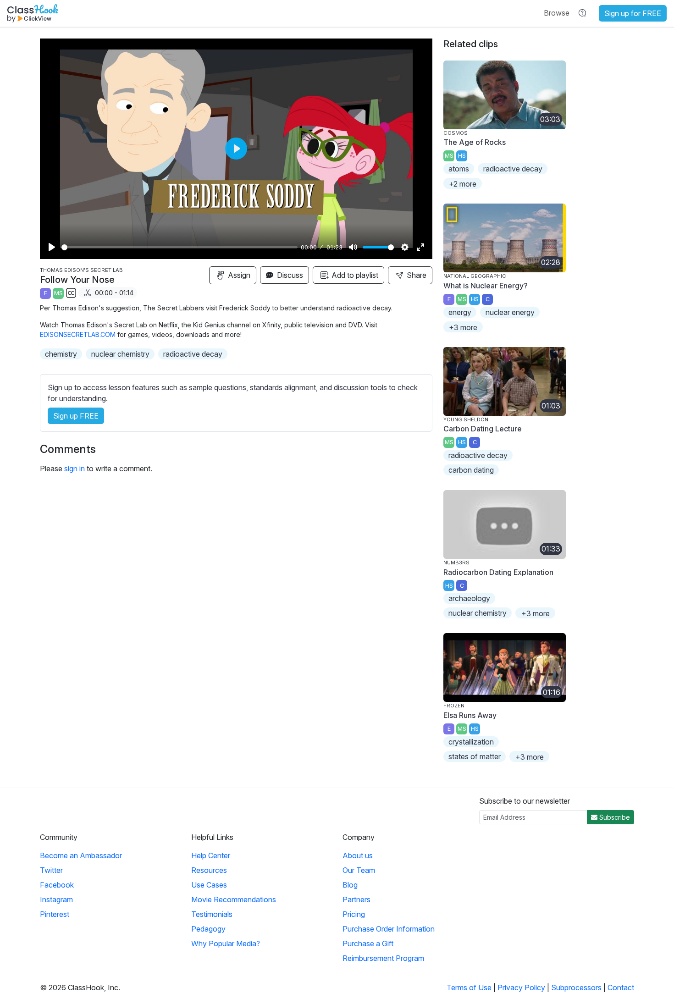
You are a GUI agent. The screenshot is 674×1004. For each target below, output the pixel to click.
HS (462, 155)
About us (358, 855)
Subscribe (613, 817)
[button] (556, 13)
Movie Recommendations (233, 899)
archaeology (469, 598)
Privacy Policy (521, 987)
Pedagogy (208, 928)
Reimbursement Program (383, 958)
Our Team (359, 870)
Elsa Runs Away (470, 715)
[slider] (179, 247)
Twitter (51, 870)
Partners (356, 899)
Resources (209, 870)
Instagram (56, 899)
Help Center (210, 855)
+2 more (462, 183)
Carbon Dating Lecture (482, 428)
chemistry (61, 354)
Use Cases (209, 884)
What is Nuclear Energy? (485, 285)
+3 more (463, 327)
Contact (621, 987)
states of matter (474, 756)
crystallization (471, 741)
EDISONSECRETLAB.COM (78, 334)
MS (58, 293)
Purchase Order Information (389, 928)
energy (459, 312)
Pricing (354, 914)
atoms (458, 168)
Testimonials (211, 914)
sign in (74, 468)
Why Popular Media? (225, 943)
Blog (350, 884)
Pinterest (54, 914)
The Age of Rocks (474, 142)
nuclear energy (510, 312)
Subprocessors (576, 987)
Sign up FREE (76, 415)
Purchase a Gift (368, 943)
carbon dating (471, 469)
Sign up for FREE (632, 13)
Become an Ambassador (81, 855)
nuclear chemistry (120, 354)
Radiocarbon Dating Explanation (498, 572)
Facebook (57, 884)
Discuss (289, 275)
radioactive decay (192, 354)
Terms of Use (469, 987)
